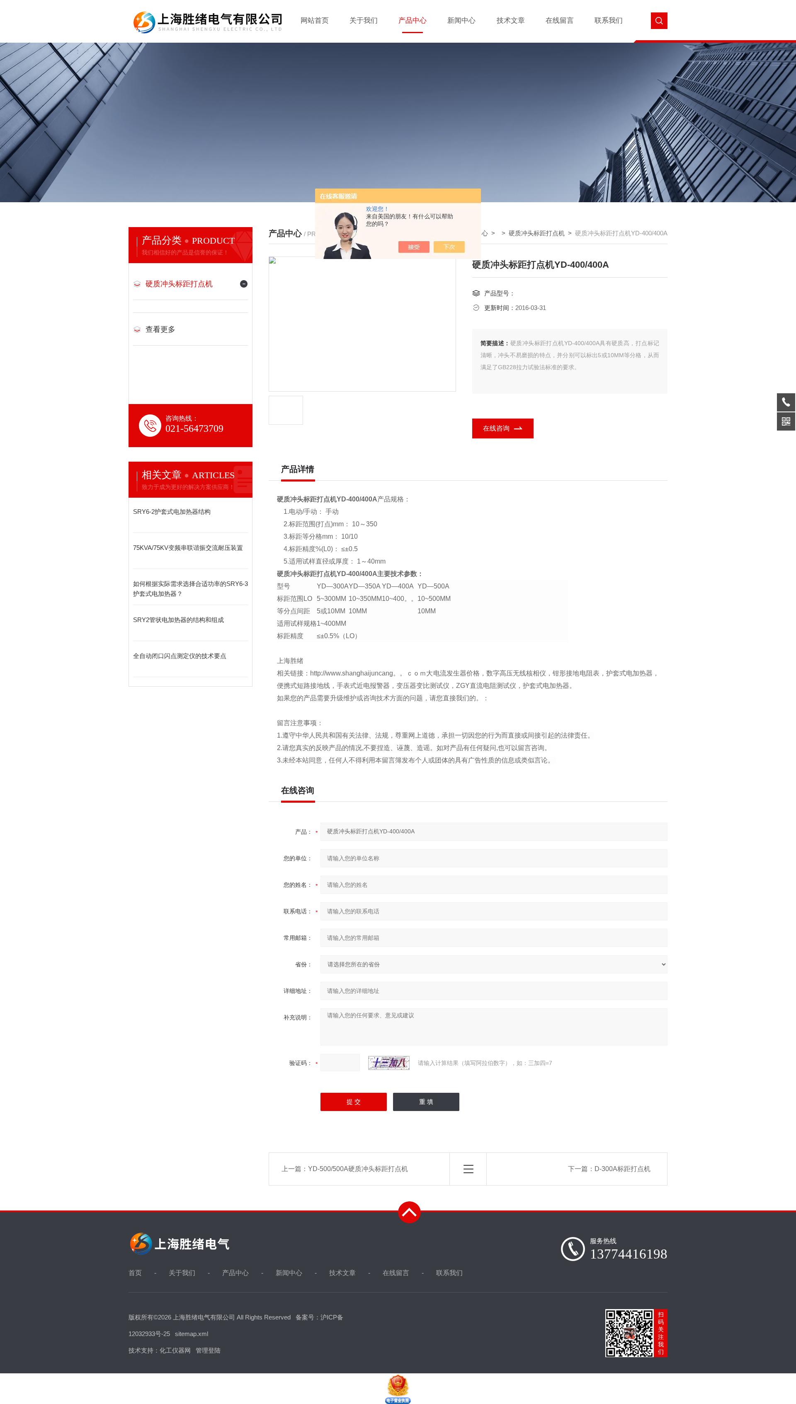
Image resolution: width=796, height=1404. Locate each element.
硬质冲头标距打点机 (179, 284)
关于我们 (363, 20)
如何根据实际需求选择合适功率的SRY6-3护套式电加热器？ (190, 588)
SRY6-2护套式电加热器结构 (172, 511)
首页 (135, 1272)
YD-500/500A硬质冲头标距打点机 (358, 1168)
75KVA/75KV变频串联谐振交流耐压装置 (188, 547)
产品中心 (412, 20)
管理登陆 (208, 1350)
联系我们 (609, 20)
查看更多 (160, 329)
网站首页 (315, 20)
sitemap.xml (191, 1333)
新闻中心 (461, 20)
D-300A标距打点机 (622, 1168)
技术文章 (511, 20)
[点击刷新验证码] (389, 1063)
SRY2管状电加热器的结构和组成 (178, 619)
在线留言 (560, 20)
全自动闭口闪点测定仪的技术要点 (179, 655)
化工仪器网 (175, 1350)
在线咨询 (496, 428)
